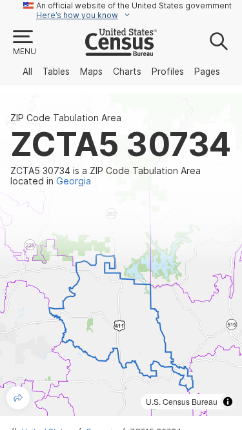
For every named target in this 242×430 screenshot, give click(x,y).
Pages (207, 71)
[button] (24, 43)
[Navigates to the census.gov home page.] (121, 51)
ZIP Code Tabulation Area (65, 118)
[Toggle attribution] (228, 401)
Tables (56, 71)
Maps (91, 71)
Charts (127, 71)
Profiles (168, 71)
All (27, 71)
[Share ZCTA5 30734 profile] (18, 397)
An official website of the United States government (134, 5)
